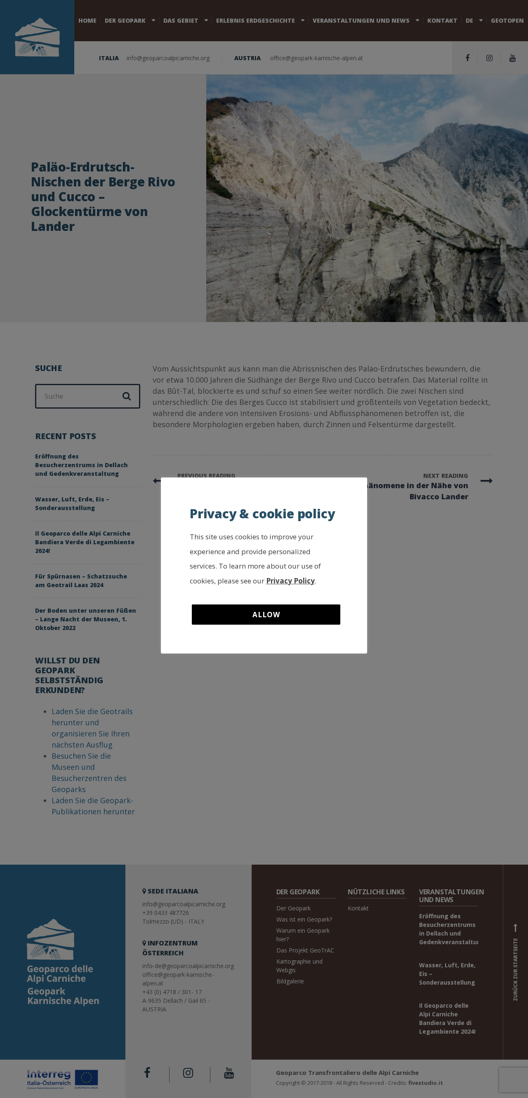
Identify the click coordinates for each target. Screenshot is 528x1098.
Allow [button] (266, 614)
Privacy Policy (290, 580)
